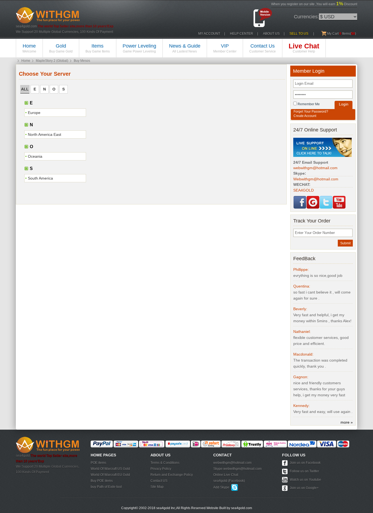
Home (25, 61)
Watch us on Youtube (305, 480)
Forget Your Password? (311, 111)
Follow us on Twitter (304, 471)
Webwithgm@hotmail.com (315, 179)
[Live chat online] (322, 147)
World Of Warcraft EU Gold (110, 475)
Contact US (158, 481)
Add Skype (222, 487)
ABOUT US (271, 34)
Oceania (35, 156)
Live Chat (231, 475)
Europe (34, 112)
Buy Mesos (82, 61)
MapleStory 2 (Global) (52, 61)
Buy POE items (102, 481)
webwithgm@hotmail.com (232, 463)
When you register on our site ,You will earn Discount (314, 3)
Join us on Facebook (305, 463)
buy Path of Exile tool (106, 487)
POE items (98, 463)
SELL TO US (298, 34)
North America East (44, 134)
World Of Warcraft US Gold (110, 469)
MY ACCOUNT (209, 34)
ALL (25, 89)
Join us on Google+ (304, 488)
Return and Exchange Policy (171, 475)
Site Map (157, 487)
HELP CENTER (241, 34)
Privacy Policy (160, 469)
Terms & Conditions (164, 463)
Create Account (305, 116)
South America (40, 178)
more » (347, 422)
